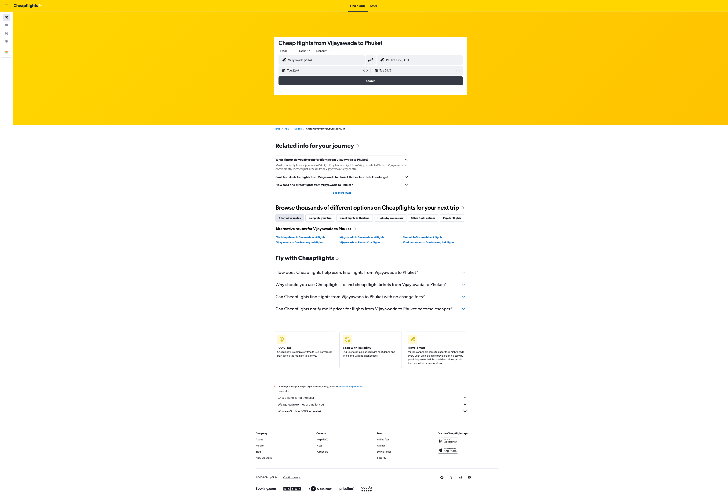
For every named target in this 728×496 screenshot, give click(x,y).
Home (277, 128)
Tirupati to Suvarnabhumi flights (422, 237)
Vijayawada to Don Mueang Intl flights (299, 242)
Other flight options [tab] (423, 217)
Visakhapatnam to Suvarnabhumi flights (300, 237)
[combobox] (285, 51)
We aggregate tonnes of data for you (301, 404)
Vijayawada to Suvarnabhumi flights (362, 237)
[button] (6, 6)
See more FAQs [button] (342, 192)
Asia (287, 128)
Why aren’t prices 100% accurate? (299, 411)
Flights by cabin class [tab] (390, 217)
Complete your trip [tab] (320, 217)
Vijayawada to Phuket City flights (360, 242)
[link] (442, 477)
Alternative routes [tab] (290, 217)
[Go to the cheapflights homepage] (28, 6)
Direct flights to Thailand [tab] (354, 217)
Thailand (297, 128)
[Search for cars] (6, 33)
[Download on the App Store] (448, 450)
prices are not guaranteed (351, 386)
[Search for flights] (6, 17)
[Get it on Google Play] (448, 441)
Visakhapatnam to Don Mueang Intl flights (428, 242)
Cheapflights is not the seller (296, 397)
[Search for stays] (6, 25)
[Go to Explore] (6, 41)
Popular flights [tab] (452, 217)
